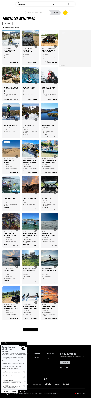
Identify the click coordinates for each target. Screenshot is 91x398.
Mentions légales (15, 393)
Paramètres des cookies (48, 393)
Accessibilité (40, 393)
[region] (75, 48)
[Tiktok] (70, 368)
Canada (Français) (81, 393)
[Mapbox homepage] (62, 66)
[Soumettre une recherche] (65, 12)
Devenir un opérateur (38, 360)
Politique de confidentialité (24, 393)
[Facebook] (64, 368)
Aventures (34, 4)
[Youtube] (67, 368)
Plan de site (55, 393)
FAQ (48, 358)
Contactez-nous (50, 356)
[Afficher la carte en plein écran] (63, 33)
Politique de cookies (33, 393)
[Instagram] (61, 368)
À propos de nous (56, 4)
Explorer (47, 4)
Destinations (40, 4)
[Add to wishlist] (16, 46)
